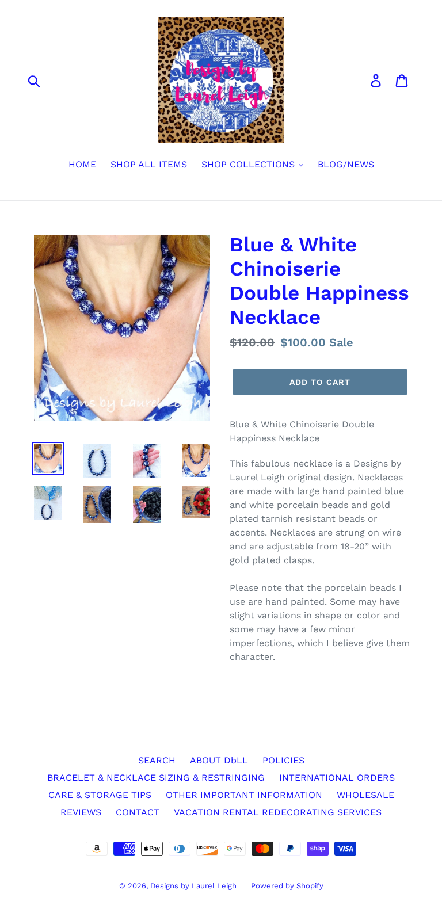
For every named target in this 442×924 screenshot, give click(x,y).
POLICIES (283, 760)
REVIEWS (80, 812)
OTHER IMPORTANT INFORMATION (244, 794)
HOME (82, 164)
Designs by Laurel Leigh (193, 885)
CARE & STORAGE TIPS (99, 794)
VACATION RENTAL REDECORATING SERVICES (278, 812)
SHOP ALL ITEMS (148, 164)
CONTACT (137, 812)
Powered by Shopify (287, 885)
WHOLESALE (365, 794)
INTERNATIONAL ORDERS (337, 777)
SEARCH (157, 760)
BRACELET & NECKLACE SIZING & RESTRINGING (156, 777)
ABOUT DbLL (219, 760)
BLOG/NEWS (346, 164)
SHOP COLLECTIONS (249, 164)
